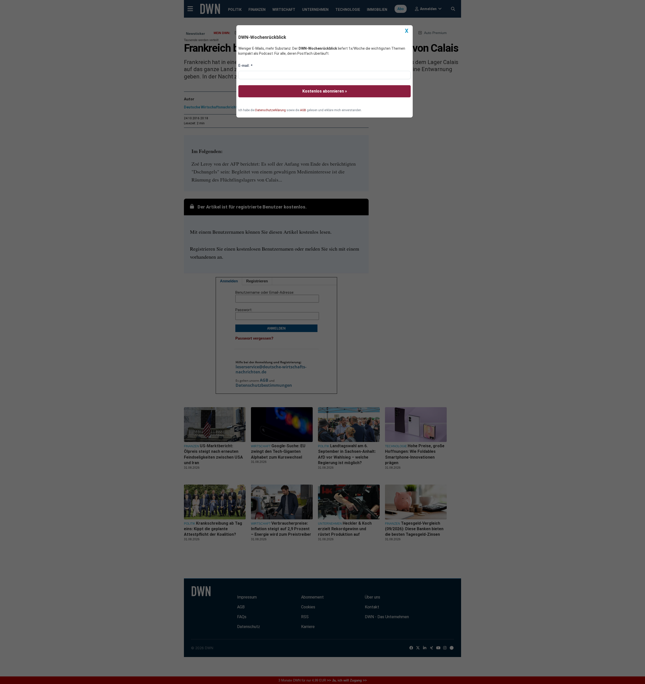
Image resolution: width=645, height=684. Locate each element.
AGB (303, 110)
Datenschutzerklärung (270, 110)
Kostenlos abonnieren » (324, 91)
